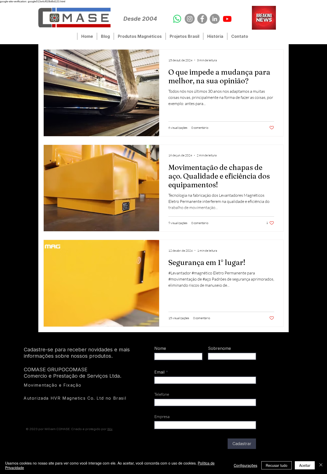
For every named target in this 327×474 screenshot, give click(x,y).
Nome (160, 348)
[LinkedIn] (215, 19)
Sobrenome (219, 348)
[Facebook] (202, 19)
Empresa (162, 416)
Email (160, 372)
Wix (109, 429)
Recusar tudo (276, 465)
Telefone (161, 394)
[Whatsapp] (177, 19)
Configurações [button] (245, 465)
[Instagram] (190, 19)
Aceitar (304, 465)
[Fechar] (321, 465)
